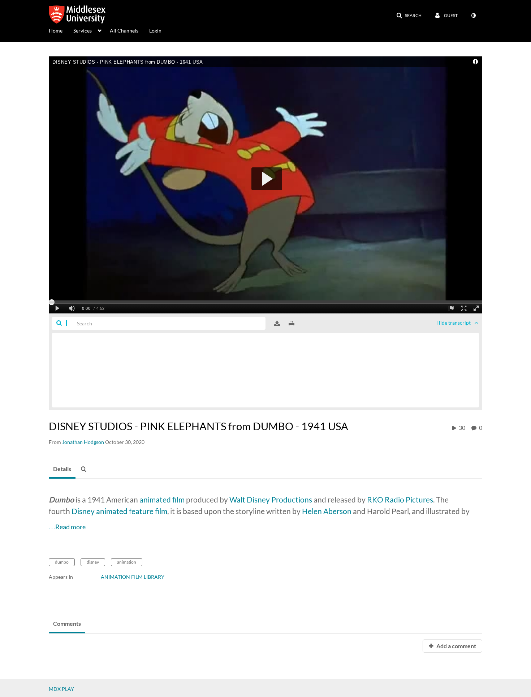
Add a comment (455, 645)
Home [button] (55, 30)
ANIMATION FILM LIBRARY (132, 577)
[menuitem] (61, 30)
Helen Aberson (326, 511)
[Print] (291, 323)
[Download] (277, 323)
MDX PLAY (61, 689)
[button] (409, 15)
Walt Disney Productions (270, 499)
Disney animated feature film (119, 511)
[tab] (62, 469)
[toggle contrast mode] (473, 15)
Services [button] (82, 30)
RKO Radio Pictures (400, 499)
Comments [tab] (67, 623)
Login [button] (155, 30)
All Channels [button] (124, 30)
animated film (162, 499)
